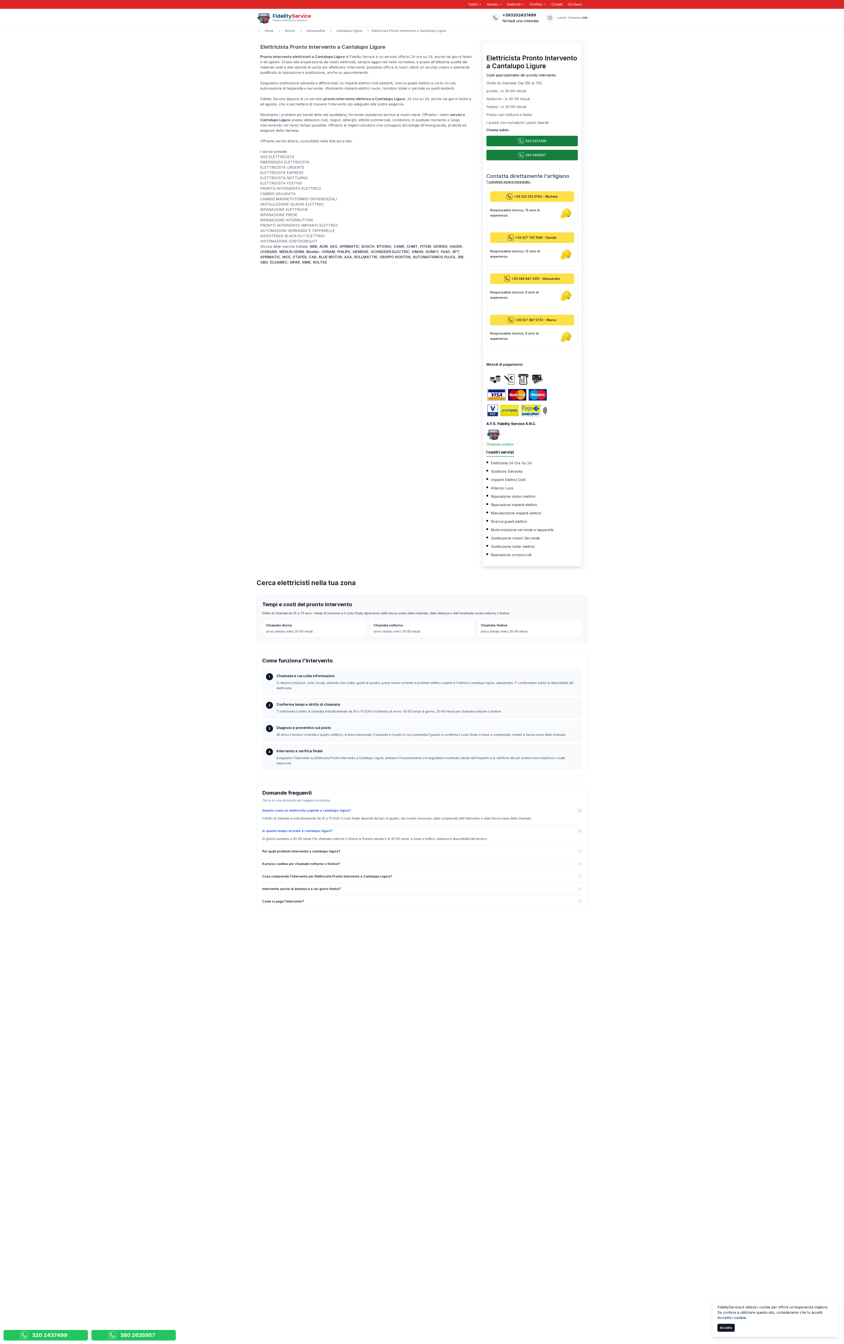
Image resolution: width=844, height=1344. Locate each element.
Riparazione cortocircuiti (511, 555)
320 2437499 (535, 141)
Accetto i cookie (731, 1317)
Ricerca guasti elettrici (509, 521)
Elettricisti (514, 4)
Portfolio (536, 4)
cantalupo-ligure (349, 31)
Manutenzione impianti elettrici (516, 513)
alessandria (316, 31)
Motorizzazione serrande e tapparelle (522, 530)
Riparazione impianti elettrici (514, 505)
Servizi (290, 31)
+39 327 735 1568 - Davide (536, 237)
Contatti (556, 4)
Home (269, 31)
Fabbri (473, 4)
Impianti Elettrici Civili (508, 480)
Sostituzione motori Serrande (515, 538)
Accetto (726, 1328)
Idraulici (492, 4)
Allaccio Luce (502, 488)
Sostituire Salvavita (506, 471)
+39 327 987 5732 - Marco (535, 320)
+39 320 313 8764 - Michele (536, 196)
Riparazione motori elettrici (513, 496)
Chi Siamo (575, 4)
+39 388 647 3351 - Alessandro (535, 278)
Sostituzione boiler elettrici (513, 546)
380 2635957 (536, 155)
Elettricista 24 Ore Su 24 (511, 463)
